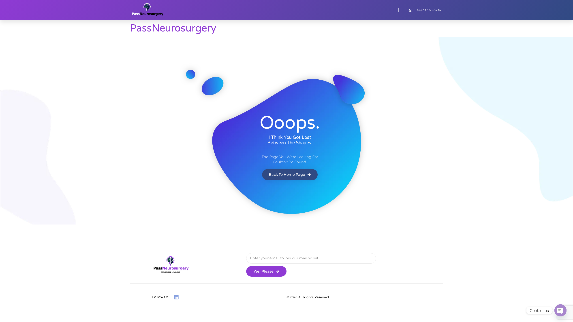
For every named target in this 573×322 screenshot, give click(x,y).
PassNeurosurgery (173, 28)
